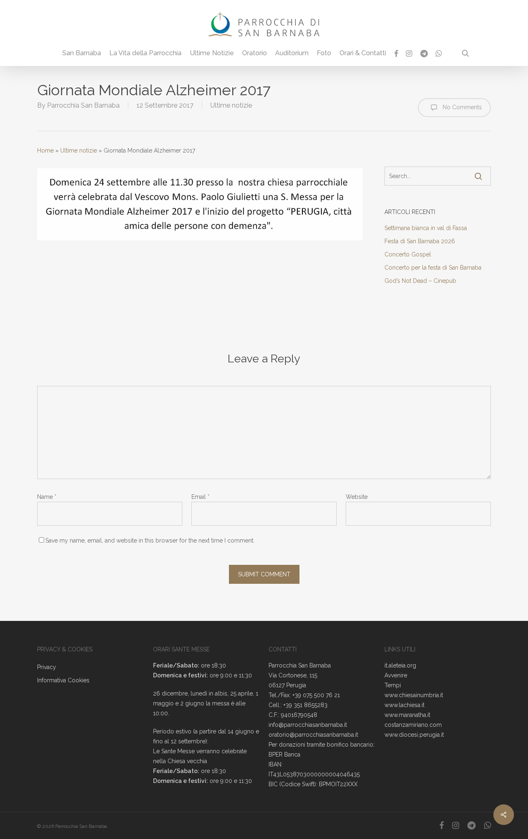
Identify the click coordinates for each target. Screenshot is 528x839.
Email (200, 497)
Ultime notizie (231, 105)
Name (47, 497)
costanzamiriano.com (413, 724)
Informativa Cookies (63, 680)
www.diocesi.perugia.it (414, 734)
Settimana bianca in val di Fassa (425, 228)
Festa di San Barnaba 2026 (419, 241)
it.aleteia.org (400, 665)
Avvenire (395, 675)
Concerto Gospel (407, 254)
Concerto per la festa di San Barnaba (432, 267)
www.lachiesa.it (404, 705)
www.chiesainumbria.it (413, 695)
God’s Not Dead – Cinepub (420, 280)
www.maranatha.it (407, 715)
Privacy (46, 667)
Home (45, 150)
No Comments (461, 107)
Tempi (392, 685)
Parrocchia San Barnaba (83, 105)
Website (357, 497)
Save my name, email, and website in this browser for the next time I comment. (150, 540)
